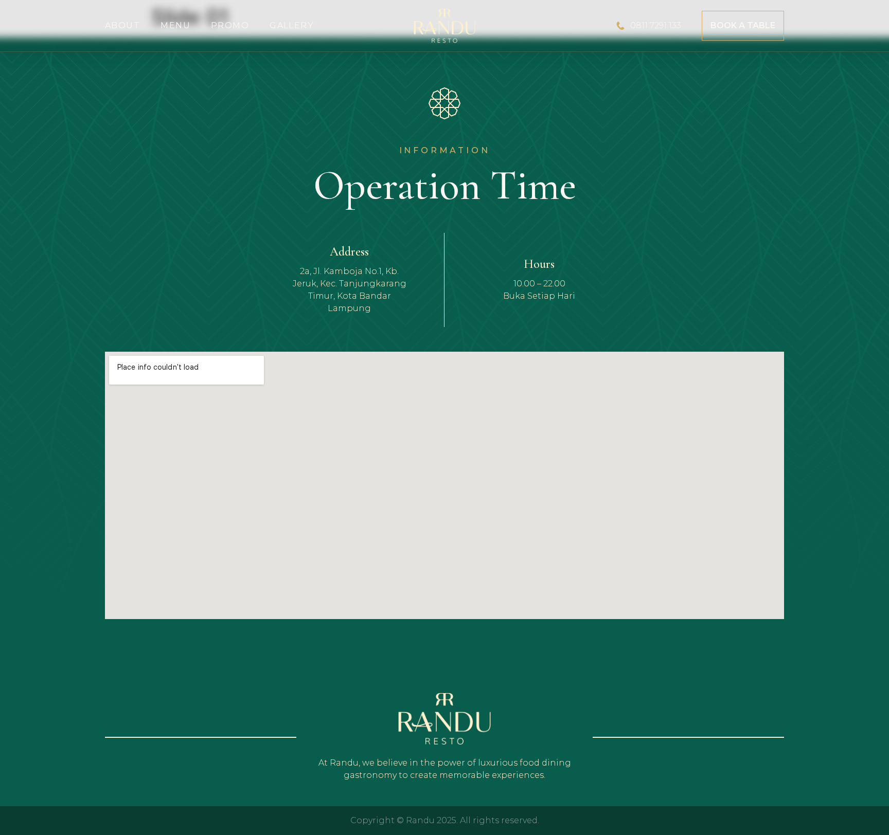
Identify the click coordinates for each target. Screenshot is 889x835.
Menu (175, 25)
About (122, 25)
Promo (230, 25)
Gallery (291, 25)
